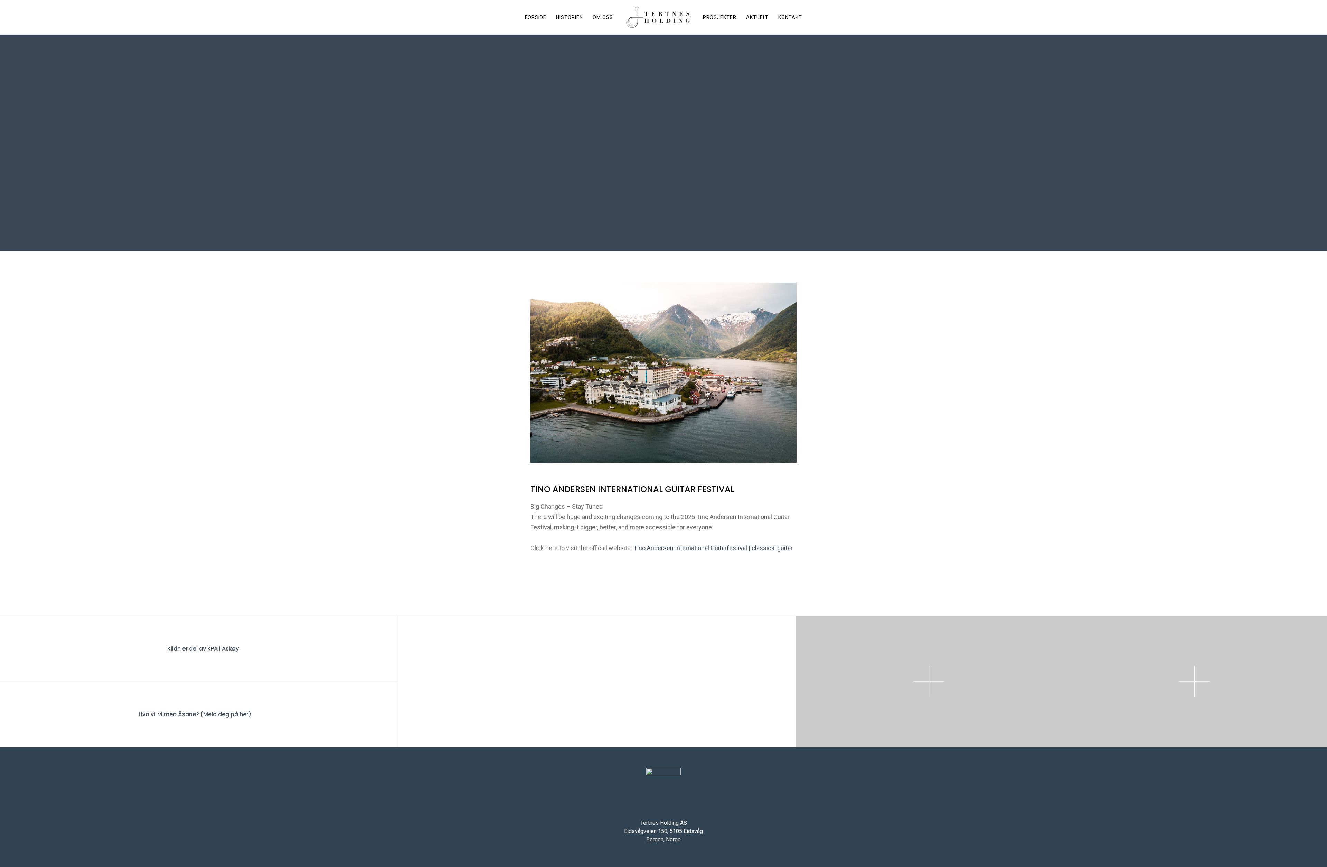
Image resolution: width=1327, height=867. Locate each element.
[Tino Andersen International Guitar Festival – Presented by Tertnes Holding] (576, 681)
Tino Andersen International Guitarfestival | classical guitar (713, 548)
